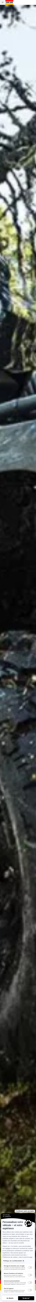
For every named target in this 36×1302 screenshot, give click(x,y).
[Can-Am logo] (9, 2)
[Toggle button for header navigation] (2, 2)
